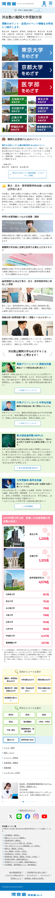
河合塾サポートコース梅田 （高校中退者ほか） (20, 862)
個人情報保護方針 (15, 872)
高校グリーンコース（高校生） (15, 838)
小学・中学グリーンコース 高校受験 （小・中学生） (22, 846)
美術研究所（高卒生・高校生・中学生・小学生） (21, 857)
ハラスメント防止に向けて (14, 875)
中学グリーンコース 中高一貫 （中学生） (18, 843)
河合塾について (16, 878)
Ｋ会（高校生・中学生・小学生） (16, 851)
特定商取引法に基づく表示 (36, 872)
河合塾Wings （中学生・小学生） (16, 854)
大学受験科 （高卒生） (12, 835)
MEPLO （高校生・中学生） (14, 849)
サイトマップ (45, 875)
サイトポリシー (32, 875)
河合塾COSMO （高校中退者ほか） (16, 859)
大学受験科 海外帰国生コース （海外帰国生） (20, 865)
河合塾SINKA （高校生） (13, 840)
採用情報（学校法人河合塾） (34, 878)
